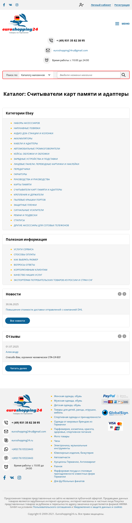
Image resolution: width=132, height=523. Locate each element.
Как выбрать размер (26, 259)
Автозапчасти (62, 457)
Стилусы (19, 220)
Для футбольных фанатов (69, 481)
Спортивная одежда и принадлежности (77, 417)
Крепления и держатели (29, 194)
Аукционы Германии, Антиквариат (74, 461)
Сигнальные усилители (29, 210)
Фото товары (61, 436)
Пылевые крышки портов (30, 199)
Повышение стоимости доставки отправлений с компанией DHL (44, 309)
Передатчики (22, 169)
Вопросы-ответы (24, 264)
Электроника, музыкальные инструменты (70, 447)
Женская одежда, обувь (68, 396)
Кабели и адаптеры (26, 143)
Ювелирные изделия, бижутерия (73, 452)
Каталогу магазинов (33, 75)
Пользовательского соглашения (52, 507)
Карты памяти (23, 184)
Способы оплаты (24, 254)
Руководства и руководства (32, 179)
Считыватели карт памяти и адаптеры (38, 189)
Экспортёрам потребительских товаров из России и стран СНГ (53, 280)
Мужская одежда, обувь (68, 400)
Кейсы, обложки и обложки (31, 153)
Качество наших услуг (28, 274)
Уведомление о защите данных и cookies (98, 507)
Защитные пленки (25, 204)
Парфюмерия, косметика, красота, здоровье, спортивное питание (74, 430)
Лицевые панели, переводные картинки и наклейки (46, 164)
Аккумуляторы (23, 138)
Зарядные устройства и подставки (36, 158)
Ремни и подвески (25, 215)
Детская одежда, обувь (67, 405)
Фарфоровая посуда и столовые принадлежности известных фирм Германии (74, 473)
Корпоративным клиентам (30, 269)
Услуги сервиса (23, 249)
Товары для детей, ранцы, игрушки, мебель (75, 411)
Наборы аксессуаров (27, 123)
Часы (57, 440)
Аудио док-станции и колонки (33, 133)
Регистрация (122, 4)
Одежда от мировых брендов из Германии (73, 423)
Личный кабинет (101, 4)
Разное (58, 466)
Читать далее (18, 368)
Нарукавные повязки (27, 128)
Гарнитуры (20, 174)
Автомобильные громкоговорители (37, 148)
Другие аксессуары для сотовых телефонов (41, 225)
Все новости (17, 320)
